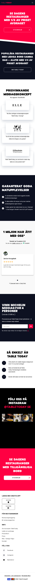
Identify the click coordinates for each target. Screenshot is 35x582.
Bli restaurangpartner (8, 520)
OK (31, 326)
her (28, 330)
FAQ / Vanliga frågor (8, 538)
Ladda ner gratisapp (8, 531)
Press (3, 536)
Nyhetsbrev (10, 560)
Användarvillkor (26, 576)
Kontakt (4, 541)
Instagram (10, 555)
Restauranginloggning (8, 517)
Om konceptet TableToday (10, 528)
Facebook (10, 550)
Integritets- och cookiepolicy (12, 576)
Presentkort (5, 533)
